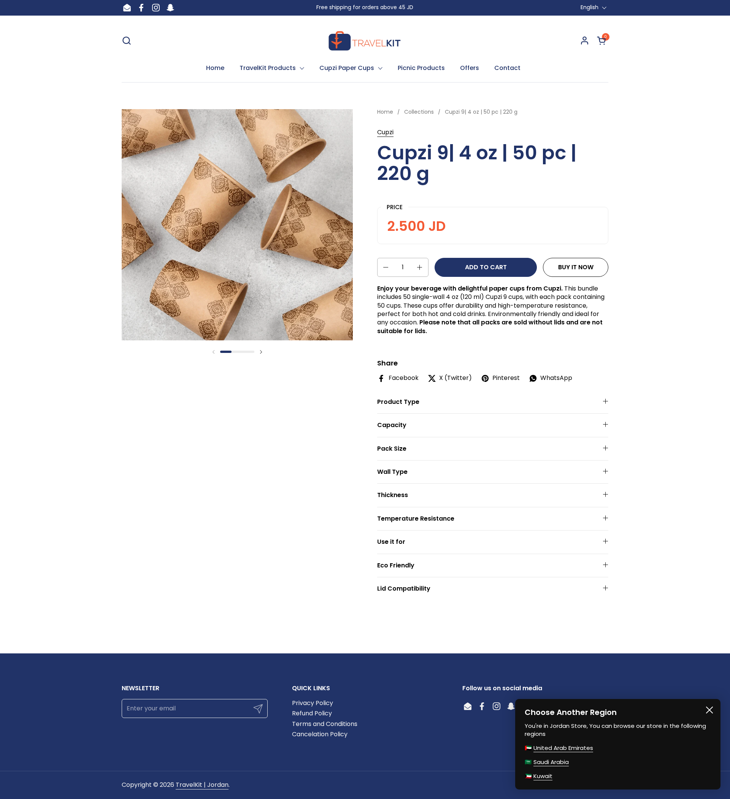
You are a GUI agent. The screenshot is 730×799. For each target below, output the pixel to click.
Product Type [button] (398, 401)
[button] (126, 40)
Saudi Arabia (551, 762)
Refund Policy (312, 713)
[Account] (584, 40)
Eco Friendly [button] (395, 565)
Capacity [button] (391, 425)
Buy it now (576, 267)
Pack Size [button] (391, 448)
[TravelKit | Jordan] (365, 40)
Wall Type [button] (392, 471)
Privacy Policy (312, 703)
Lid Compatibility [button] (403, 588)
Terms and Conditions (324, 724)
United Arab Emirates (563, 748)
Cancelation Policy (320, 734)
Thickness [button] (392, 495)
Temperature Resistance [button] (415, 518)
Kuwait (542, 776)
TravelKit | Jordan (202, 784)
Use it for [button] (391, 541)
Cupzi (385, 132)
